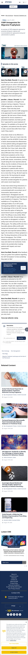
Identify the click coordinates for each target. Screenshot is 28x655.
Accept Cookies (14, 652)
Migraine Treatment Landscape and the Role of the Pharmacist (14, 357)
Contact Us (14, 579)
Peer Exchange (9, 15)
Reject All (14, 648)
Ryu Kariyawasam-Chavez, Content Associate (15, 394)
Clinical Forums (14, 576)
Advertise (14, 578)
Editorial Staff (14, 581)
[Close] (26, 622)
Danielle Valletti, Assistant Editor (12, 520)
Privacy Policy (14, 583)
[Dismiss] (26, 263)
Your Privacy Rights (14, 643)
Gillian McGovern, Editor (10, 457)
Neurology (5, 353)
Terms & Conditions (14, 585)
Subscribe (20, 338)
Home (2, 15)
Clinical (12, 6)
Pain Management (15, 351)
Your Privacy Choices (14, 589)
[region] (14, 637)
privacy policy (8, 342)
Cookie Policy (13, 640)
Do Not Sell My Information (14, 587)
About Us (14, 574)
